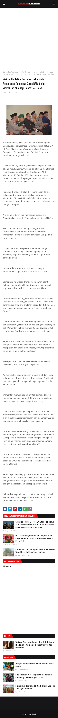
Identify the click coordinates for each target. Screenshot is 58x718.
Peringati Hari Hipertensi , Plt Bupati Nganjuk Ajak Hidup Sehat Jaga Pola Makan (35, 687)
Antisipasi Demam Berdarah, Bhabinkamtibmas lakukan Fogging (34, 665)
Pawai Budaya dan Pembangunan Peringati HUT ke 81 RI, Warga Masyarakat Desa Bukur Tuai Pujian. (35, 551)
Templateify (32, 714)
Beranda (6, 72)
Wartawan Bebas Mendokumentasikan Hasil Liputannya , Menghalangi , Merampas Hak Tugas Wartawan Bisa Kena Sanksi (35, 645)
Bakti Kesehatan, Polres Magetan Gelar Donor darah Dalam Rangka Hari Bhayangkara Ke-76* (33, 676)
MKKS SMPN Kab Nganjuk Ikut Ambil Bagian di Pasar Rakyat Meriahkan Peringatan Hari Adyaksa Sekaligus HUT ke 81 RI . (34, 538)
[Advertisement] (29, 38)
